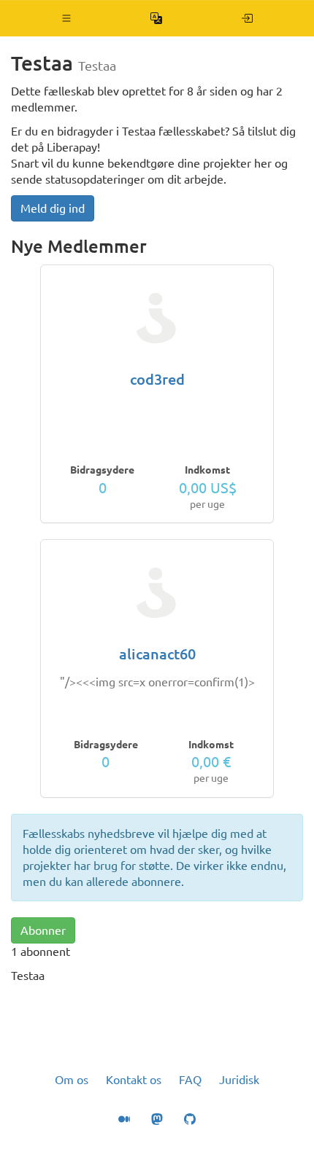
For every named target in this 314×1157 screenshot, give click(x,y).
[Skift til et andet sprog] (156, 18)
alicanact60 (157, 654)
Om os (71, 1079)
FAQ (190, 1079)
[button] (67, 18)
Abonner (43, 930)
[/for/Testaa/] (247, 18)
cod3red (157, 379)
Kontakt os (133, 1079)
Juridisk (239, 1079)
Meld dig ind (52, 208)
